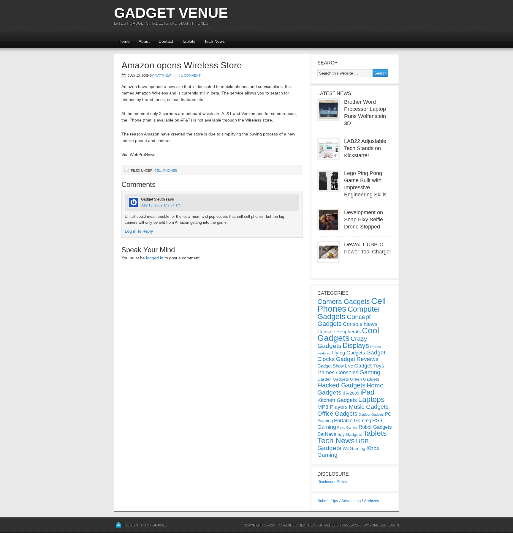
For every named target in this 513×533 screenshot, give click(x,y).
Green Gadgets (364, 379)
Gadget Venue (171, 13)
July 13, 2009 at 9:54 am (160, 205)
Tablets (188, 41)
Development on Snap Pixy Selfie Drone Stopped (363, 219)
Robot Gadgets (375, 427)
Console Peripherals (339, 331)
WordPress (374, 525)
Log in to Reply (139, 231)
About (144, 41)
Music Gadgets (369, 406)
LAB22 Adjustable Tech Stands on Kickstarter (365, 148)
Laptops (371, 399)
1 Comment (191, 75)
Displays (356, 345)
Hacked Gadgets (341, 385)
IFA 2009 (351, 393)
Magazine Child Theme (297, 525)
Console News (360, 324)
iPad (367, 392)
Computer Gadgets (348, 313)
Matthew (163, 75)
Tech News (214, 41)
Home (124, 41)
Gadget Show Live (335, 365)
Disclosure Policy (332, 482)
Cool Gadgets (348, 334)
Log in (393, 525)
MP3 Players (332, 407)
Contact (166, 41)
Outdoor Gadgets (371, 414)
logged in (154, 258)
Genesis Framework (342, 525)
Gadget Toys (369, 366)
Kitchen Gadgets (337, 400)
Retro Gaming (347, 427)
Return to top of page (145, 525)
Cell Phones (165, 170)
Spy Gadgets (350, 434)
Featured (323, 353)
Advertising (351, 501)
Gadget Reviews (357, 359)
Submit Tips (327, 501)
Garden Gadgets (333, 379)
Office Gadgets (337, 413)
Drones (375, 346)
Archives (371, 501)
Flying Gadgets (348, 353)
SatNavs (326, 434)
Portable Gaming (352, 420)
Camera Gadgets (343, 301)
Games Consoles (337, 373)
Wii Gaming (354, 448)
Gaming (370, 372)
